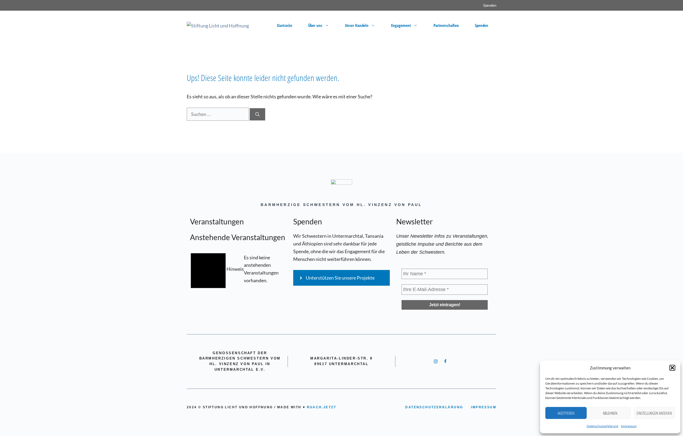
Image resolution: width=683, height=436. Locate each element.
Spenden (489, 5)
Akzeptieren (566, 413)
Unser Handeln (356, 25)
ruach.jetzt (321, 407)
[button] (672, 367)
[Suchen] (257, 114)
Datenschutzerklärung (602, 426)
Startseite (284, 25)
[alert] (238, 269)
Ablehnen (610, 413)
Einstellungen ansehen (654, 413)
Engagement (401, 25)
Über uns (315, 25)
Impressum (629, 426)
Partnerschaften (446, 25)
